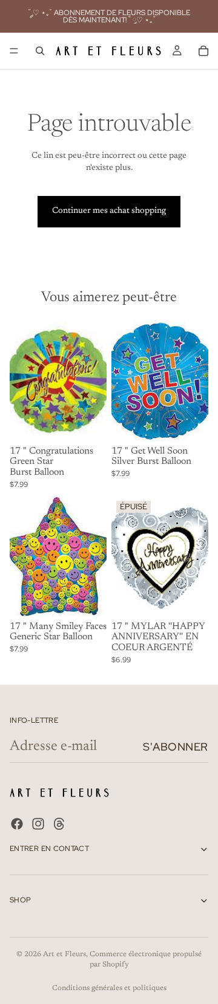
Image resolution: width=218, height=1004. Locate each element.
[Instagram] (38, 824)
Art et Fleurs (64, 954)
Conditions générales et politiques (109, 988)
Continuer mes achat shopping (109, 211)
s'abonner (175, 747)
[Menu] (14, 51)
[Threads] (59, 824)
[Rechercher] (40, 50)
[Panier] (203, 50)
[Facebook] (17, 824)
